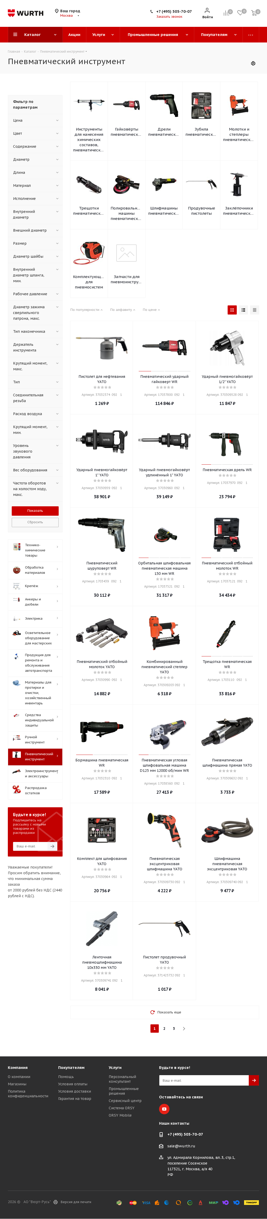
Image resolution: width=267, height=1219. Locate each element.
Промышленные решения (124, 1091)
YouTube (164, 1109)
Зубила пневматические (201, 132)
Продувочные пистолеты (201, 211)
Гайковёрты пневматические (127, 132)
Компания (18, 1067)
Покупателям (71, 1067)
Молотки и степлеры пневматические (239, 134)
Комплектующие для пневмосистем (89, 282)
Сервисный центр (125, 1100)
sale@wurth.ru (181, 1146)
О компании (19, 1076)
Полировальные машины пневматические (127, 213)
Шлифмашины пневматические (164, 211)
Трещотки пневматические (89, 211)
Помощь (66, 1076)
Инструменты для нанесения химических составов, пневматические (89, 139)
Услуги (115, 1067)
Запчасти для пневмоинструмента (127, 279)
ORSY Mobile (120, 1115)
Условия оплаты (72, 1084)
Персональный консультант (122, 1079)
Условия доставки (74, 1091)
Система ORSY (122, 1108)
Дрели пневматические (164, 132)
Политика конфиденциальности (28, 1093)
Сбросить (35, 522)
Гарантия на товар (74, 1098)
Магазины (17, 1084)
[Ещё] (251, 34)
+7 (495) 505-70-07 (174, 11)
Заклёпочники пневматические (239, 211)
